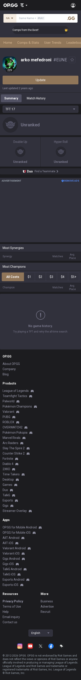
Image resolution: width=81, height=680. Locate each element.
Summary (11, 98)
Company (9, 369)
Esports (8, 500)
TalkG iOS (9, 574)
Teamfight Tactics (15, 396)
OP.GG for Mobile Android (20, 527)
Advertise (47, 606)
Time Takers (11, 474)
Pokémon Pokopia (15, 432)
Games (7, 484)
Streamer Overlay (15, 511)
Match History (36, 98)
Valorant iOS (11, 553)
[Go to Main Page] (10, 5)
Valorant (8, 411)
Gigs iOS (8, 564)
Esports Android (13, 579)
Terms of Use (12, 606)
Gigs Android (11, 558)
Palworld (8, 401)
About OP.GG (11, 364)
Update (41, 80)
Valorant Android (14, 548)
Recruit (45, 611)
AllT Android (11, 538)
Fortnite (8, 458)
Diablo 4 (8, 464)
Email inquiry (11, 617)
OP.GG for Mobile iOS (17, 532)
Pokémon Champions (17, 406)
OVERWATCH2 (12, 427)
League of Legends (16, 391)
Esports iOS (10, 584)
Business (47, 601)
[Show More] (23, 5)
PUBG (6, 417)
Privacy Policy (13, 601)
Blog (6, 374)
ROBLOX (8, 422)
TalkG (6, 495)
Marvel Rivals (12, 437)
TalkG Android (12, 569)
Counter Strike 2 (14, 453)
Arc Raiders (10, 443)
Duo (5, 490)
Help (6, 611)
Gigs (5, 505)
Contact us (10, 622)
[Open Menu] (73, 5)
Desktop (8, 479)
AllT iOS (8, 543)
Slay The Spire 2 (14, 448)
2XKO (6, 469)
